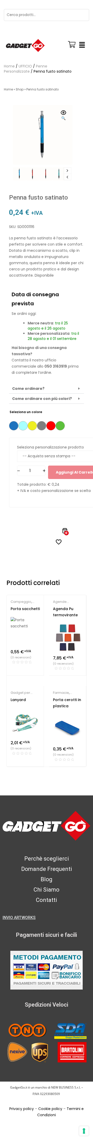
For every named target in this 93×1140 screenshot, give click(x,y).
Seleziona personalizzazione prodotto (50, 447)
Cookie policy (50, 1108)
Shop (20, 89)
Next (67, 170)
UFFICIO (25, 66)
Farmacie (61, 692)
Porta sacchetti (25, 608)
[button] (82, 45)
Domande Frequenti (46, 869)
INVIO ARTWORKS (19, 917)
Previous (67, 177)
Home (9, 66)
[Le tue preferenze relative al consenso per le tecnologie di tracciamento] (84, 1131)
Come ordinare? (28, 388)
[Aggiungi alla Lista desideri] (58, 541)
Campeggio (21, 601)
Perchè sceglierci (46, 858)
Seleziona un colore (26, 412)
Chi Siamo (46, 889)
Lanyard (18, 699)
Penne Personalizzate (25, 69)
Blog (46, 879)
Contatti (46, 900)
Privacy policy (21, 1108)
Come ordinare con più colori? (42, 398)
